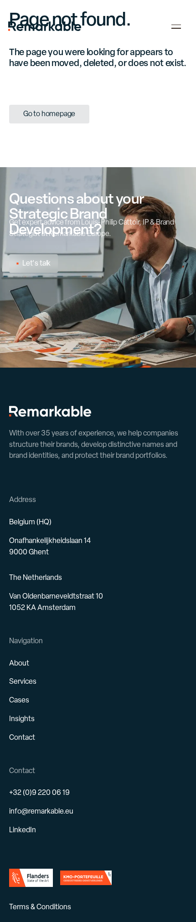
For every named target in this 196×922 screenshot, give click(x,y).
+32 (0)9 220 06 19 (39, 792)
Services (22, 681)
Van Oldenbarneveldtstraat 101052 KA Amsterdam (56, 601)
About (19, 663)
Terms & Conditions (40, 907)
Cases (19, 700)
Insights (22, 718)
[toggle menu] (176, 26)
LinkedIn (22, 830)
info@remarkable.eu (41, 811)
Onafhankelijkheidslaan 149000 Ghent (50, 546)
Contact (22, 737)
